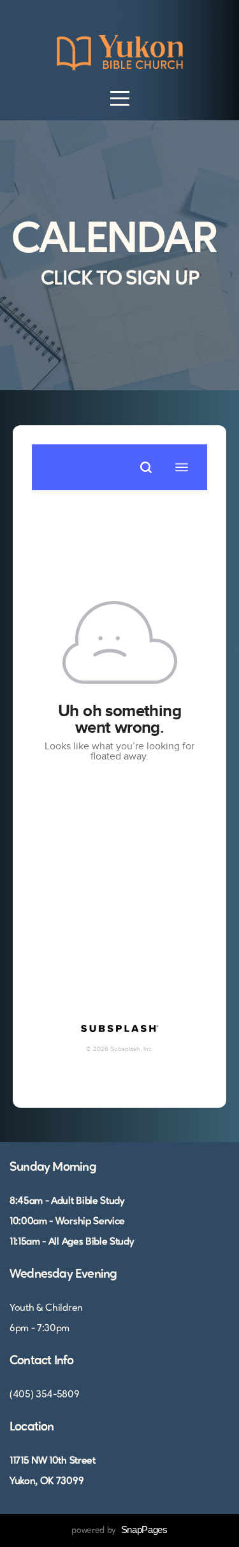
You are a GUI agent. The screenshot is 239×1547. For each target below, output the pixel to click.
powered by (119, 1530)
